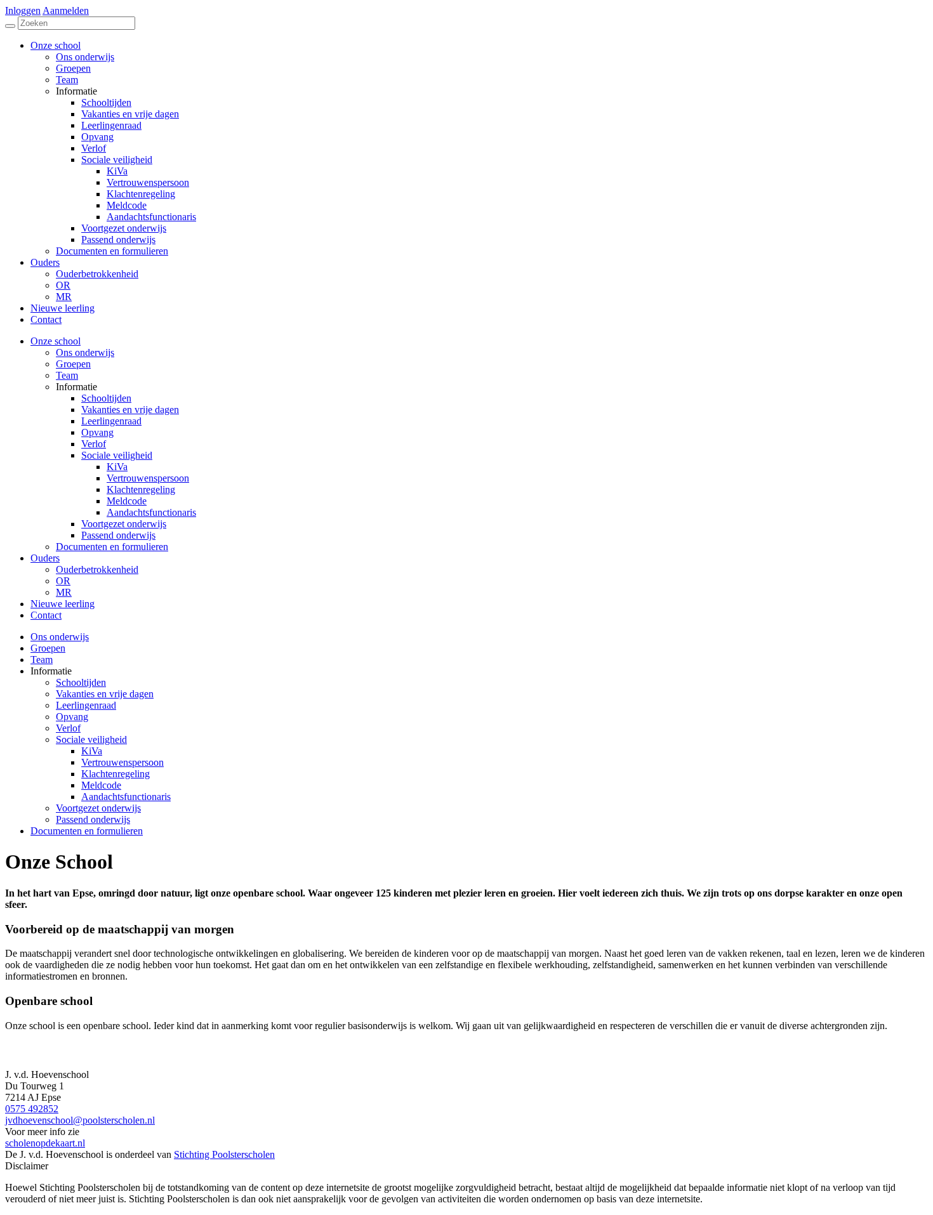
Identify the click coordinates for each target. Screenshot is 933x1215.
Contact (46, 615)
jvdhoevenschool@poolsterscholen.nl (80, 1120)
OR (63, 580)
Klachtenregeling (141, 489)
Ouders (45, 558)
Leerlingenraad (111, 421)
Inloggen (23, 10)
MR (64, 592)
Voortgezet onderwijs (123, 523)
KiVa (117, 466)
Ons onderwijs (85, 352)
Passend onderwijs (118, 535)
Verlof (93, 443)
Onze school (55, 341)
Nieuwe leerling (62, 603)
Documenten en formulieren (112, 546)
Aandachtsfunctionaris (151, 512)
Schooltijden (106, 398)
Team (67, 375)
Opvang (97, 432)
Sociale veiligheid (116, 455)
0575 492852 (31, 1108)
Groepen (73, 363)
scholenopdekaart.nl (45, 1143)
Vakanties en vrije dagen (130, 409)
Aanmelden (66, 10)
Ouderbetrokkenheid (97, 569)
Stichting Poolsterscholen (224, 1154)
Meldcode (127, 501)
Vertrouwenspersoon (148, 478)
